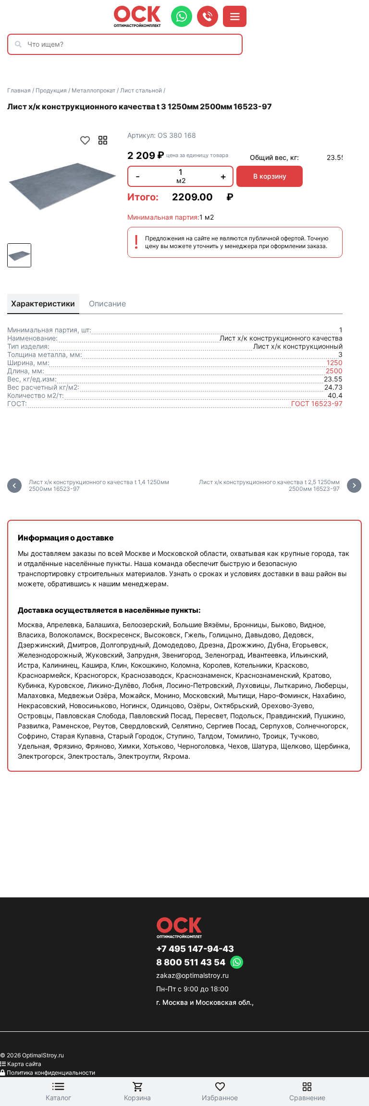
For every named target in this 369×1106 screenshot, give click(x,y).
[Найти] (20, 44)
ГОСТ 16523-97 (317, 403)
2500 (334, 371)
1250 (335, 362)
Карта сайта (24, 1063)
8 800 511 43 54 (190, 962)
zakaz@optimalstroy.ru (192, 975)
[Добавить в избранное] (85, 140)
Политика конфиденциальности (51, 1072)
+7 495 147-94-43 (195, 949)
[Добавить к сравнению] (103, 140)
